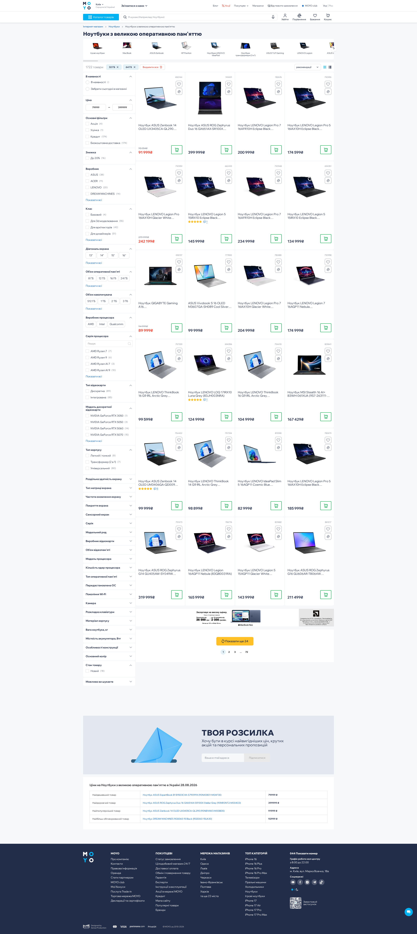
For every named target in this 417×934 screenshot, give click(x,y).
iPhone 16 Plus (253, 863)
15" (113, 255)
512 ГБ (91, 301)
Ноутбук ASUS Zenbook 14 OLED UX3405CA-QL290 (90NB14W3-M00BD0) (183, 811)
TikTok (321, 882)
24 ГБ (124, 278)
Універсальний (100, 468)
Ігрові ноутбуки (255, 896)
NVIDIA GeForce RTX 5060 (107, 428)
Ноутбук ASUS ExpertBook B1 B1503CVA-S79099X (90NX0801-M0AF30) (182, 795)
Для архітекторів (101, 227)
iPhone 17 (251, 900)
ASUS (94, 174)
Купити (177, 150)
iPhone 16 (251, 859)
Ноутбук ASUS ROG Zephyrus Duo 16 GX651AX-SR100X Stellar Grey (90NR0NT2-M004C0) (192, 803)
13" (91, 255)
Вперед (334, 48)
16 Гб (113, 278)
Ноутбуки (251, 891)
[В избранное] (179, 84)
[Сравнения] (179, 91)
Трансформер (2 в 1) (103, 461)
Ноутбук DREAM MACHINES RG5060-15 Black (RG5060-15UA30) (177, 819)
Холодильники (254, 886)
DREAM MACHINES (103, 193)
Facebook (300, 882)
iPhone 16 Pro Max (256, 873)
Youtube (293, 882)
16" (124, 255)
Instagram (307, 882)
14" (102, 255)
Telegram (314, 882)
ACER (94, 181)
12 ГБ (102, 278)
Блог (215, 5)
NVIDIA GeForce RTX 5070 (107, 434)
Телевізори (252, 877)
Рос (331, 6)
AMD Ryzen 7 (99, 351)
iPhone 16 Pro (253, 868)
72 (246, 652)
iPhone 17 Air (253, 905)
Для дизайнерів (101, 233)
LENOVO (96, 187)
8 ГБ (91, 278)
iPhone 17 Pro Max (256, 914)
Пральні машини (255, 882)
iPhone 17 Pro (253, 910)
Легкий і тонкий (101, 455)
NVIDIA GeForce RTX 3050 (107, 415)
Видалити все (150, 67)
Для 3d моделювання (104, 221)
